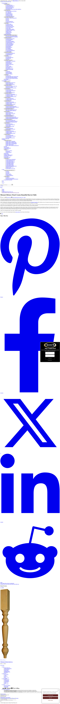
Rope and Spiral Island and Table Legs (11, 121)
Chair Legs (7, 19)
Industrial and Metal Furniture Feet (11, 106)
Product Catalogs (6, 679)
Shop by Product (4, 3)
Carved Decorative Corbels (10, 26)
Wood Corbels (6, 670)
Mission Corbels (8, 31)
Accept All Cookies (50, 695)
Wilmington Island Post (34, 202)
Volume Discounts (8, 152)
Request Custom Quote (5, 138)
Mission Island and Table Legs (10, 113)
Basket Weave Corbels (9, 25)
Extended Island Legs (9, 13)
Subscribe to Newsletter (3, 700)
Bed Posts (7, 65)
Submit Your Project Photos (10, 178)
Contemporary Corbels (9, 95)
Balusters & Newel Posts (9, 64)
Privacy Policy (6, 686)
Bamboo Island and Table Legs (10, 82)
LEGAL (3, 684)
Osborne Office (9, 197)
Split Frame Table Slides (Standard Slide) (12, 76)
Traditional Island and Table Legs (11, 131)
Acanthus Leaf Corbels (9, 24)
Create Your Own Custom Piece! (11, 159)
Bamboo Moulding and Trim (10, 84)
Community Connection (9, 175)
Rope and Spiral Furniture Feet (10, 120)
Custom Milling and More (10, 163)
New (3, 180)
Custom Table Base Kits (7, 34)
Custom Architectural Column (10, 160)
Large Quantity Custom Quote (10, 168)
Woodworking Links (7, 157)
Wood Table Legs (6, 669)
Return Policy (8, 151)
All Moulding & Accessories (10, 38)
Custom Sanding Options (9, 164)
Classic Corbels (8, 28)
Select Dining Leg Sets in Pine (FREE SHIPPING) (13, 9)
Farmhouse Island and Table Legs (11, 102)
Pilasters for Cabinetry (9, 14)
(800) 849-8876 (2, 697)
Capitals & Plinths (8, 51)
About (3, 169)
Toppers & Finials (8, 63)
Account (1, 185)
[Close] (58, 690)
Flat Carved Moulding (9, 49)
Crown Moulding (8, 40)
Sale (3, 181)
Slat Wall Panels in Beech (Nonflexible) (12, 36)
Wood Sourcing (8, 173)
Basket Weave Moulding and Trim (11, 87)
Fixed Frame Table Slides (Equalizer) (11, 77)
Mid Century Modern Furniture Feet (11, 109)
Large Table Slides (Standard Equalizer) (12, 78)
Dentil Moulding (8, 46)
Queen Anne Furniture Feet (10, 22)
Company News (6, 677)
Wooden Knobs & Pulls (9, 69)
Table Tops (7, 59)
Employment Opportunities (8, 179)
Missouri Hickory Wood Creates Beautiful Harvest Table (10, 192)
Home (3, 189)
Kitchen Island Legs (7, 667)
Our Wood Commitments (6, 689)
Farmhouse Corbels (9, 30)
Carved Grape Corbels (9, 27)
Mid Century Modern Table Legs (11, 110)
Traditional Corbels (9, 32)
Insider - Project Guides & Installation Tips (12, 145)
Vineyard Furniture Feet (9, 135)
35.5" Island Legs (8, 12)
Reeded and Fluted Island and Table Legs (12, 117)
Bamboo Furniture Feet (9, 83)
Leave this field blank (3, 699)
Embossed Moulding (9, 47)
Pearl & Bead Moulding (9, 44)
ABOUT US (4, 673)
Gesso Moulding (8, 48)
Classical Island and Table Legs (10, 90)
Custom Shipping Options (10, 165)
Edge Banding (8, 67)
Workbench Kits (8, 58)
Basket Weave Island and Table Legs (11, 86)
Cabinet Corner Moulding (10, 43)
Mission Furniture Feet (9, 112)
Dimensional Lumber (9, 62)
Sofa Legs (7, 20)
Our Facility (8, 172)
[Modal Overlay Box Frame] (50, 352)
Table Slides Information (7, 155)
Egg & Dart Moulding (9, 45)
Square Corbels (8, 125)
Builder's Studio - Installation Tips (11, 142)
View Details (2, 665)
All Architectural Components (10, 53)
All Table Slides (8, 75)
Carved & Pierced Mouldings (10, 50)
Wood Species (6, 153)
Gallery (24, 197)
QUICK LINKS (4, 678)
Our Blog (5, 146)
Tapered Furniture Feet (9, 128)
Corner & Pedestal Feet (9, 21)
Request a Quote (8, 167)
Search (1, 184)
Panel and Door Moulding (10, 41)
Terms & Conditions (9, 150)
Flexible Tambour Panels (7, 668)
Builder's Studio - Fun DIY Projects (11, 143)
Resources (3, 139)
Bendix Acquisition (9, 174)
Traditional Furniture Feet (10, 130)
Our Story (7, 171)
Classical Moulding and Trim (10, 92)
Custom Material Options (9, 162)
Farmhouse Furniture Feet (10, 101)
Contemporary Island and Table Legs (11, 94)
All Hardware (8, 71)
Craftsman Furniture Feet (9, 98)
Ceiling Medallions (9, 54)
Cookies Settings (50, 700)
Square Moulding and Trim (10, 126)
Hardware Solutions (9, 72)
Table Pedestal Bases (9, 8)
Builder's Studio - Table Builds (10, 141)
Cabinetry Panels (8, 66)
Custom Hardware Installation (10, 161)
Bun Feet (7, 18)
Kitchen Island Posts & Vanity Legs (7, 191)
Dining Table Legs (16, 0)
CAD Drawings (6, 148)
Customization (6, 682)
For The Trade (6, 156)
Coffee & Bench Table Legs (10, 5)
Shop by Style (4, 80)
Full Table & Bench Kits (9, 57)
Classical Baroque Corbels (10, 29)
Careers (5, 675)
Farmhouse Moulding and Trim (10, 104)
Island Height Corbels (9, 15)
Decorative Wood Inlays (9, 68)
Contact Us (7, 177)
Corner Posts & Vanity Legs (10, 16)
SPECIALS (6, 672)
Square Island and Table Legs (10, 124)
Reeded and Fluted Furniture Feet (11, 116)
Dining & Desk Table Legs (10, 7)
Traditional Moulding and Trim (10, 133)
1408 (2, 213)
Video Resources (6, 681)
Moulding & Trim (6, 671)
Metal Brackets (8, 33)
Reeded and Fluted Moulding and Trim (12, 118)
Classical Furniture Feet (9, 89)
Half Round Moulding (9, 39)
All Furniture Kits (8, 56)
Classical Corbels (8, 91)
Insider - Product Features (10, 144)
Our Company (6, 674)
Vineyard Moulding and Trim (10, 137)
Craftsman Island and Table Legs (11, 99)
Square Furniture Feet (9, 123)
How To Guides (6, 147)
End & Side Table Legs (9, 6)
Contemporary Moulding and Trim (11, 96)
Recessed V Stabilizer (9, 73)
